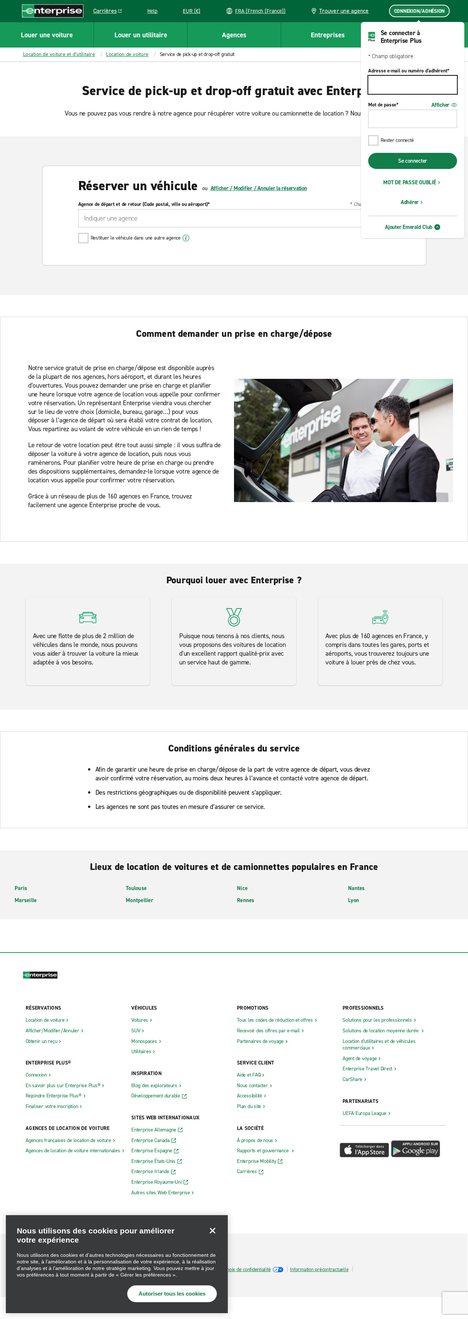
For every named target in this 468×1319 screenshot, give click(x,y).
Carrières (110, 12)
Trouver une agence (344, 11)
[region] (117, 1264)
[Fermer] (212, 1230)
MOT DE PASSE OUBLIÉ (409, 182)
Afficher (440, 105)
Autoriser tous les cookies (172, 1293)
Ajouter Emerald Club (409, 227)
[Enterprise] (52, 10)
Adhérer (410, 202)
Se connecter (412, 161)
